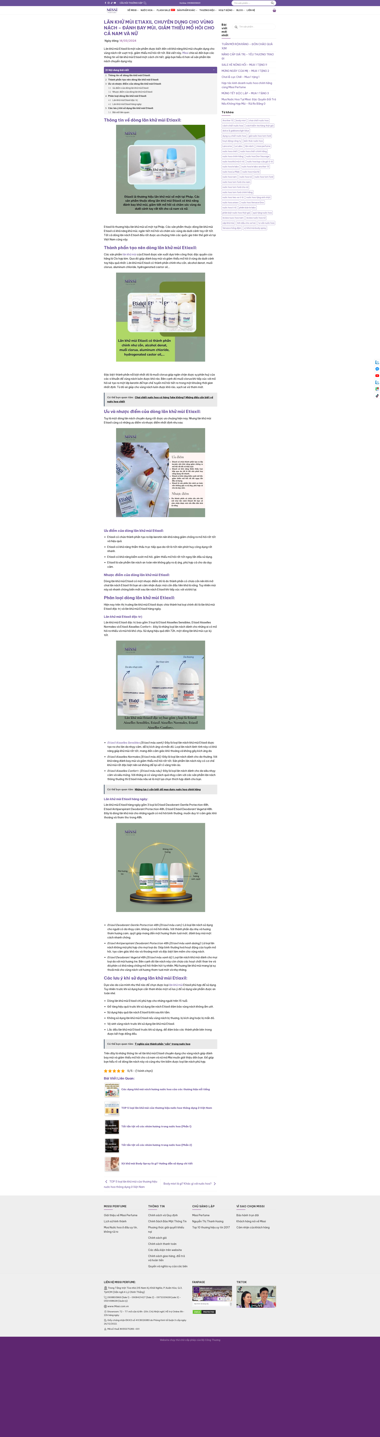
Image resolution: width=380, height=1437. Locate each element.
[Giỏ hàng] (274, 10)
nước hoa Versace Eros (252, 202)
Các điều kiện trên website (165, 1250)
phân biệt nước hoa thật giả (236, 212)
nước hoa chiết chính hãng (253, 151)
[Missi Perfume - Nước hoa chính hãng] (113, 10)
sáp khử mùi (228, 223)
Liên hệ (251, 10)
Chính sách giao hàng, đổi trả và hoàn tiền (166, 1258)
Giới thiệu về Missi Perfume (120, 1215)
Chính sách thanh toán (162, 1244)
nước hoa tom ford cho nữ (235, 187)
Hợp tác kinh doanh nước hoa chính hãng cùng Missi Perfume (247, 85)
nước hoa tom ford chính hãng (237, 192)
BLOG (239, 10)
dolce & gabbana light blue (236, 130)
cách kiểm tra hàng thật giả (259, 125)
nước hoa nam (230, 177)
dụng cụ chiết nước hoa (234, 136)
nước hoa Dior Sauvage (257, 156)
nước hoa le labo (231, 166)
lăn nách (249, 146)
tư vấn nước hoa (266, 223)
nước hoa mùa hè (250, 171)
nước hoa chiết (230, 151)
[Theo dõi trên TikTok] (112, 3)
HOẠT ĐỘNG (225, 10)
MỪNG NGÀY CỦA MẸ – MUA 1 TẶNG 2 (245, 71)
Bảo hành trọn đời (247, 1215)
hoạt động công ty (232, 141)
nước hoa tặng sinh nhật (258, 197)
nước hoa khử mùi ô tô (233, 161)
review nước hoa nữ (255, 217)
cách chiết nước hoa (233, 125)
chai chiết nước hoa (259, 120)
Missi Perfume (201, 1215)
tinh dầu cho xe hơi (246, 223)
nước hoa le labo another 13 (255, 166)
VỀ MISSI (132, 10)
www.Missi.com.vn (118, 1306)
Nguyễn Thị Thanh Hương (207, 1221)
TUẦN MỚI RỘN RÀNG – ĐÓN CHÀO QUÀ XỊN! (247, 46)
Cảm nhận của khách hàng (253, 1227)
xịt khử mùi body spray (255, 228)
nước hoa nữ (246, 177)
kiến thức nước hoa (253, 141)
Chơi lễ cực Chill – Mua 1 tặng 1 (240, 77)
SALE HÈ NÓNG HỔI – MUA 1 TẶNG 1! (244, 64)
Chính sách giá (157, 1237)
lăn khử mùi (129, 254)
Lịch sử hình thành (115, 1221)
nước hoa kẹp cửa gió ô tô (260, 161)
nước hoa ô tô (229, 207)
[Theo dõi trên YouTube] (115, 3)
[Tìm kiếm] (272, 3)
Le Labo (238, 146)
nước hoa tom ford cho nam (236, 182)
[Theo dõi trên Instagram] (109, 3)
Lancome (227, 146)
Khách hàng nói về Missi (251, 1221)
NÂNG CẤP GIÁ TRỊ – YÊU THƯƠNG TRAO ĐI (248, 56)
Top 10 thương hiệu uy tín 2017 (211, 1227)
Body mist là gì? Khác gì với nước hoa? (188, 1183)
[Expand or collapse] (214, 69)
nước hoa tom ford (264, 177)
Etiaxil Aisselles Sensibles (123, 742)
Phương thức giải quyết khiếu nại (166, 1229)
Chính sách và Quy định (163, 1215)
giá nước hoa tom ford (260, 136)
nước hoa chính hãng (233, 156)
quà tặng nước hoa (262, 212)
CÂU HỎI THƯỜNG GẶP (131, 3)
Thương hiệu (206, 10)
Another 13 (228, 120)
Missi (185, 53)
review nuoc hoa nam (233, 217)
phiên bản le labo (247, 207)
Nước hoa (147, 10)
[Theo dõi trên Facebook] (105, 3)
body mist (241, 120)
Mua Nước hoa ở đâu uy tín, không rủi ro (121, 1229)
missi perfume (263, 146)
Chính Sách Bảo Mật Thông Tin (167, 1221)
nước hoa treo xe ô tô (233, 197)
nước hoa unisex (231, 202)
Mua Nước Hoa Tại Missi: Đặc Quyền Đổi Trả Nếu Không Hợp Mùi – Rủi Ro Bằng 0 (249, 101)
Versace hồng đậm (232, 228)
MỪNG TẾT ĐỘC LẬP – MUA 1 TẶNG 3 (245, 93)
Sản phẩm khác (186, 10)
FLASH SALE (163, 10)
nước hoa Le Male (231, 171)
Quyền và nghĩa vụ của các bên (167, 1266)
